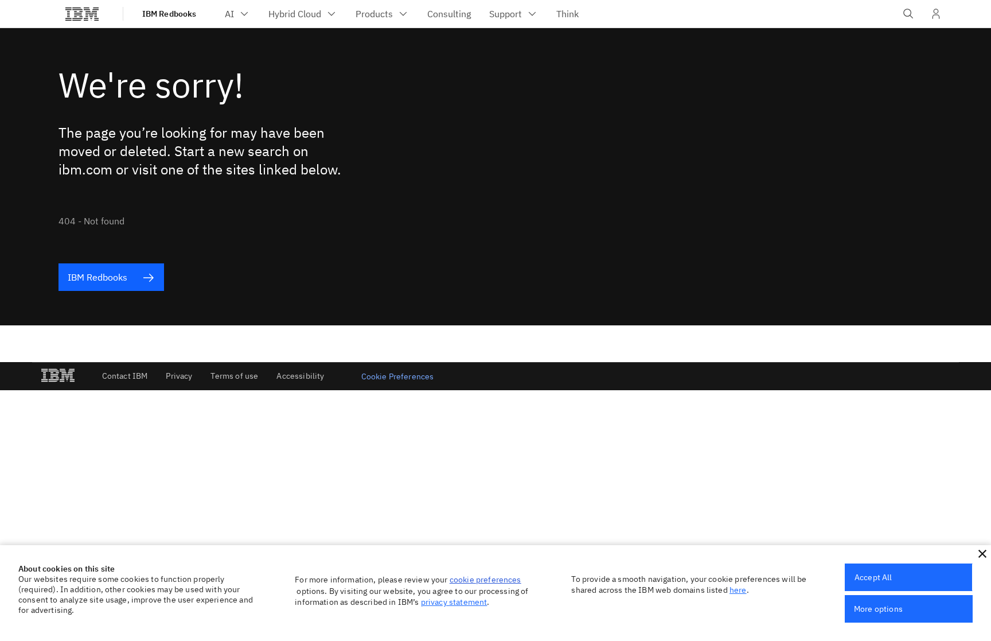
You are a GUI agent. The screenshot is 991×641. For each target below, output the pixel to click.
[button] (982, 554)
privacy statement (454, 602)
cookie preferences (485, 579)
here (738, 590)
